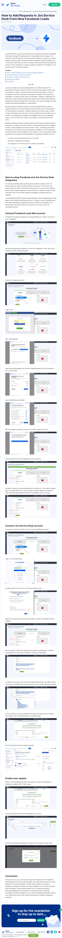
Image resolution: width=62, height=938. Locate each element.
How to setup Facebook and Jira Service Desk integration (25, 72)
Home (3, 11)
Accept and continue (33, 935)
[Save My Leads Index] (8, 932)
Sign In (45, 4)
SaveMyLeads (48, 186)
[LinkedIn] (52, 932)
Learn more (17, 936)
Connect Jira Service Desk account (18, 77)
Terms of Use (31, 932)
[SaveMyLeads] (13, 5)
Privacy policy (20, 932)
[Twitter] (55, 932)
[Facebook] (48, 932)
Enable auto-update (13, 79)
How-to (15, 11)
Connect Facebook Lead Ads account (19, 75)
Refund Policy (41, 932)
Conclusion (10, 81)
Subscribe (41, 920)
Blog (8, 11)
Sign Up (54, 4)
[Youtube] (59, 932)
